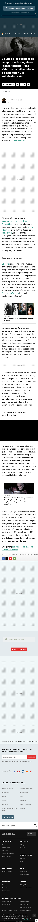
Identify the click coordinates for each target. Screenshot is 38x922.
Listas (21, 797)
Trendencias (5, 885)
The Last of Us (18, 140)
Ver (20, 649)
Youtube (18, 771)
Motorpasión (23, 871)
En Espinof (7, 316)
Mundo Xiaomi (6, 856)
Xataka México (6, 901)
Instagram (22, 771)
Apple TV (5, 800)
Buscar (35, 825)
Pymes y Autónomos (26, 888)
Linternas (22, 808)
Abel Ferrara (7, 233)
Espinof (22, 861)
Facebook (17, 84)
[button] (15, 99)
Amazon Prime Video (25, 554)
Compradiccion (6, 891)
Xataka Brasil (6, 904)
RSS (27, 771)
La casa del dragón (25, 804)
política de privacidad (26, 761)
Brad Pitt (33, 33)
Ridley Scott (7, 33)
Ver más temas (8, 817)
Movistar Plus (24, 793)
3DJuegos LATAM (24, 901)
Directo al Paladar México (9, 910)
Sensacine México (25, 904)
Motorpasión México (25, 910)
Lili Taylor (6, 264)
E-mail (28, 84)
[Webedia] (8, 835)
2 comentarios (9, 85)
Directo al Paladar (7, 871)
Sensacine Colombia (25, 907)
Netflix (4, 797)
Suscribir (31, 757)
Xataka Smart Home (8, 853)
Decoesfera (5, 888)
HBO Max (5, 804)
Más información (28, 920)
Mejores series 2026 (20, 741)
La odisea (23, 800)
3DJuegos (22, 845)
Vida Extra (22, 848)
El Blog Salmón (24, 885)
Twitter (21, 84)
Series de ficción (7, 789)
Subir (30, 834)
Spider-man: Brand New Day (9, 810)
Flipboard (24, 84)
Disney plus (6, 793)
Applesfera (5, 851)
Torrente (25, 33)
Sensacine (22, 858)
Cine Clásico (13, 554)
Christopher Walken (10, 293)
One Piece (17, 33)
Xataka (4, 845)
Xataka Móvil (6, 848)
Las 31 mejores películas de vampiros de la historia (19, 320)
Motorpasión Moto (25, 874)
